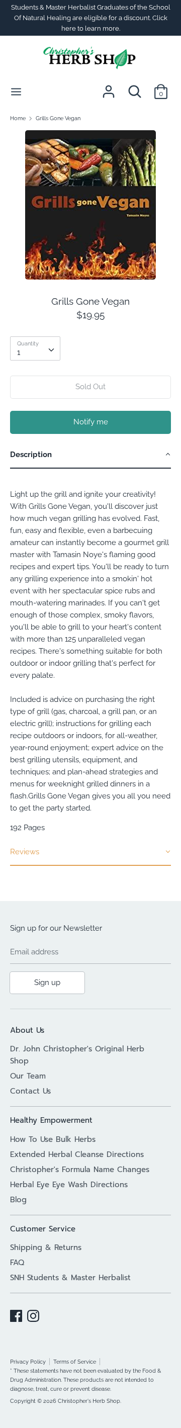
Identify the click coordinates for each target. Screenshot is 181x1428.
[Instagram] (33, 1314)
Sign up (47, 982)
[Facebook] (16, 1314)
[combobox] (35, 348)
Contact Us (30, 1091)
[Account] (109, 87)
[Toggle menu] (16, 91)
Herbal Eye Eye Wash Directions (69, 1184)
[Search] (135, 87)
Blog (18, 1199)
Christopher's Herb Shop (89, 1400)
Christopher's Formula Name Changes (79, 1169)
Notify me (90, 421)
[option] (90, 205)
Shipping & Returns (45, 1247)
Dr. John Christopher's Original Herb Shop (77, 1054)
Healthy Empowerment (51, 1120)
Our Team (28, 1076)
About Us (27, 1030)
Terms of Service (74, 1361)
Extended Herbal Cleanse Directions (77, 1154)
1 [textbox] (18, 352)
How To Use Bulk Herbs (53, 1139)
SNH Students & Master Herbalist (70, 1277)
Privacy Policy (28, 1361)
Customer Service (42, 1228)
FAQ (17, 1262)
